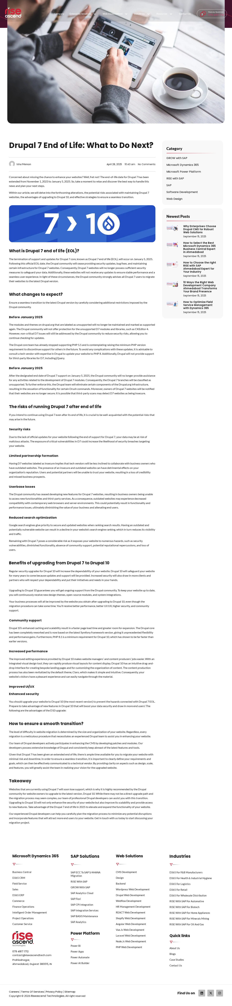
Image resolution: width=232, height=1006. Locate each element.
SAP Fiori (76, 898)
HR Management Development (133, 906)
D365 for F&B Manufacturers (186, 872)
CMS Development (126, 871)
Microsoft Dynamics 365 (182, 165)
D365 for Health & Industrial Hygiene (190, 878)
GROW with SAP (176, 158)
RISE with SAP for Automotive (186, 901)
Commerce (18, 900)
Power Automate (80, 957)
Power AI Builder (80, 963)
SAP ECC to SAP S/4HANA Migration (85, 874)
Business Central (21, 871)
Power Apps (77, 951)
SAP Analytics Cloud (82, 893)
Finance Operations (23, 906)
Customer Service (22, 923)
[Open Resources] (171, 14)
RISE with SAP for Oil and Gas (186, 924)
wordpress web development (133, 889)
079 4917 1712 (216, 15)
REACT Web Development (130, 912)
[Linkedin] (201, 993)
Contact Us (175, 965)
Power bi (76, 945)
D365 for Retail (178, 889)
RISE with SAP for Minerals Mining (189, 918)
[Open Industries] (148, 14)
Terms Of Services (32, 991)
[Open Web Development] (126, 14)
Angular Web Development (131, 923)
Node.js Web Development (131, 941)
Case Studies (176, 959)
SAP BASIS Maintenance (84, 916)
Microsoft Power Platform (183, 172)
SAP (169, 185)
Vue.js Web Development (130, 929)
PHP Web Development (129, 947)
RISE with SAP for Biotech (184, 906)
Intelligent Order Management (29, 912)
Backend (121, 883)
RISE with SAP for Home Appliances (189, 912)
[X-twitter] (210, 993)
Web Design (174, 199)
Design (120, 877)
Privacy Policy (54, 991)
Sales (15, 889)
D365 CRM (18, 877)
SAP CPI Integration (82, 904)
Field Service (19, 883)
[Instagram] (219, 993)
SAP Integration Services (85, 910)
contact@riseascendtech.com (31, 955)
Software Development (182, 192)
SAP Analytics (78, 921)
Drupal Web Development (130, 895)
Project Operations (23, 918)
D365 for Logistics (180, 883)
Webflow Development (128, 900)
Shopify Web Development (131, 918)
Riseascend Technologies (47, 996)
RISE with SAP (175, 178)
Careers (14, 991)
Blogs (172, 953)
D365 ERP (18, 895)
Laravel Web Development (131, 935)
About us (174, 948)
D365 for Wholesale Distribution (188, 895)
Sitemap (70, 991)
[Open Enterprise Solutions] (94, 14)
